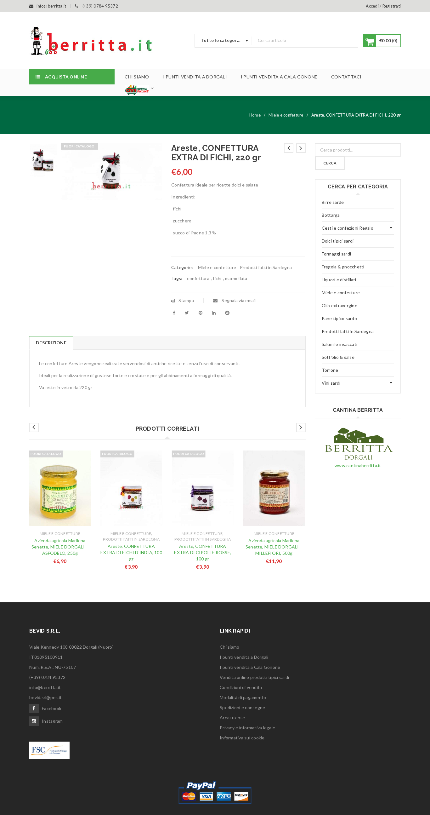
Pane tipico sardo (339, 318)
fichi (217, 278)
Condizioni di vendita (241, 687)
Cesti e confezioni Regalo (347, 228)
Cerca (330, 163)
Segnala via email (238, 300)
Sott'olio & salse (338, 357)
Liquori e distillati (339, 279)
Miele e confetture (286, 115)
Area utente (232, 717)
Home (255, 115)
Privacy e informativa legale (247, 727)
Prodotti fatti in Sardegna (266, 267)
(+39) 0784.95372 (47, 677)
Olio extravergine (339, 305)
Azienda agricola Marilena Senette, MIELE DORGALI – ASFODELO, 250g (59, 547)
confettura (198, 278)
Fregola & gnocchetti (343, 266)
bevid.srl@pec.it (45, 697)
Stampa (186, 300)
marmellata (236, 278)
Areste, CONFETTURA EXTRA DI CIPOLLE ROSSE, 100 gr (202, 552)
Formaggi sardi (336, 253)
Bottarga (331, 215)
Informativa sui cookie (242, 737)
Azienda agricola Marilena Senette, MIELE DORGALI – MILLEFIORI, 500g (274, 547)
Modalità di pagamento (243, 697)
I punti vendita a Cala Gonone (250, 667)
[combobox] (223, 40)
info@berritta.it (45, 687)
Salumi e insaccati (340, 344)
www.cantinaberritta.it (358, 465)
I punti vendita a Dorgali (244, 657)
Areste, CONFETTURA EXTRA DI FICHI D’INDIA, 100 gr (131, 552)
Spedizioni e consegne (242, 707)
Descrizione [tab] (51, 342)
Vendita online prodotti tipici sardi (254, 677)
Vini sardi (331, 383)
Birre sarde (333, 202)
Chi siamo (229, 647)
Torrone (330, 370)
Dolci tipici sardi (338, 241)
